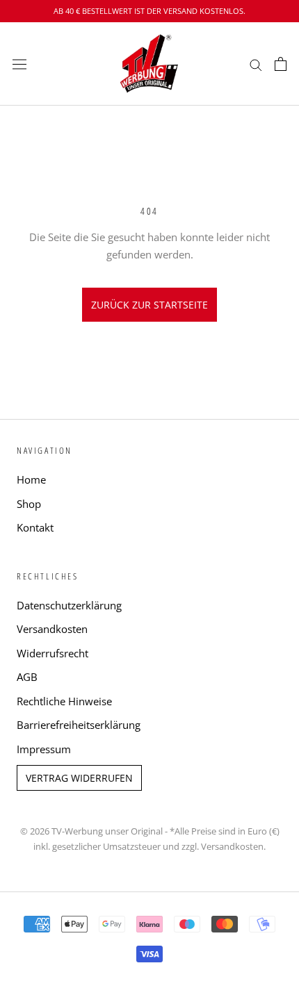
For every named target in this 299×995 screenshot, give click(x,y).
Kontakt (35, 527)
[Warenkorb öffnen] (280, 64)
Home (31, 479)
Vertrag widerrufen (79, 777)
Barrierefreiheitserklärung (78, 725)
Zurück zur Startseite (149, 304)
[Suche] (256, 63)
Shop (29, 504)
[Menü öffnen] (19, 63)
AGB (27, 677)
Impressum (44, 749)
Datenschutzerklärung (69, 605)
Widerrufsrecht (52, 653)
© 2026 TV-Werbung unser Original (91, 831)
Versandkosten (52, 629)
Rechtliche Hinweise (64, 701)
